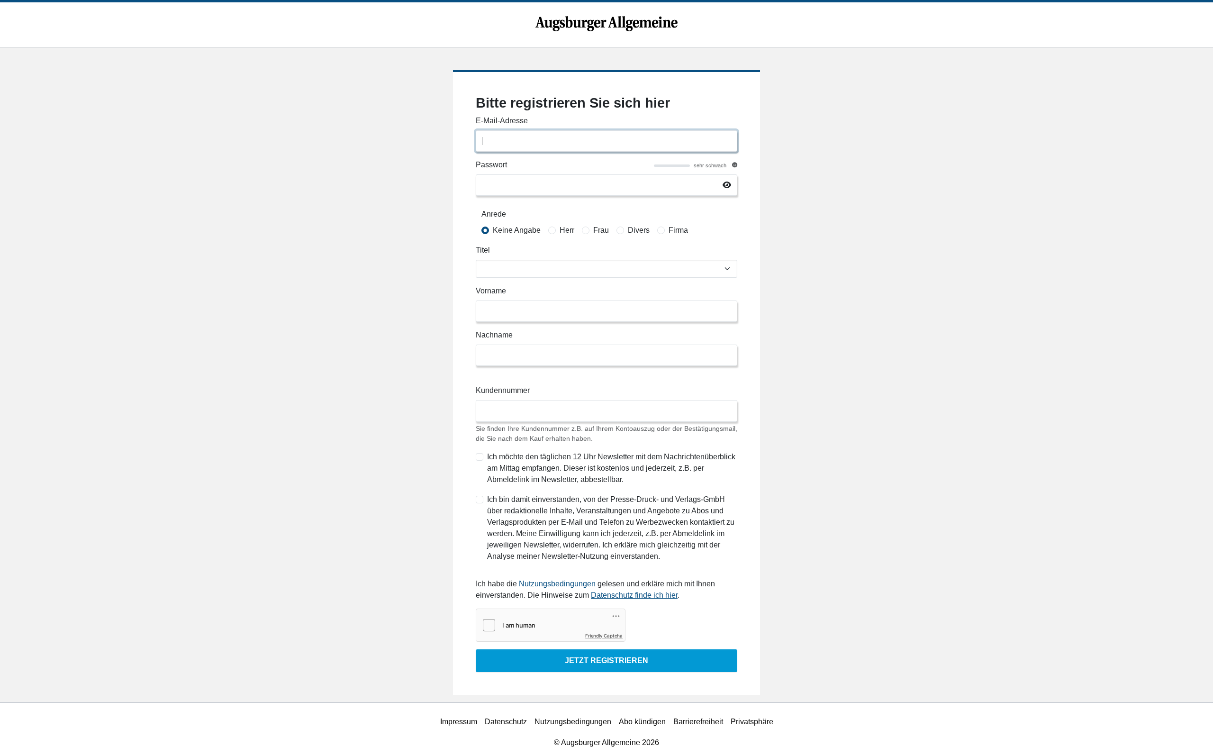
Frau (601, 230)
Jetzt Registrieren (606, 660)
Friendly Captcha (604, 635)
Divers (639, 230)
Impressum (458, 722)
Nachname (494, 335)
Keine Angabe (517, 230)
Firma (678, 230)
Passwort (491, 165)
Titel (483, 250)
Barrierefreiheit (698, 722)
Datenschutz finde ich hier (634, 595)
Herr (567, 230)
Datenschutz (506, 722)
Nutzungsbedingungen (557, 584)
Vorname (491, 291)
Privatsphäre (752, 722)
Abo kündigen (642, 722)
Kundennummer (503, 390)
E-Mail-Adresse (502, 121)
